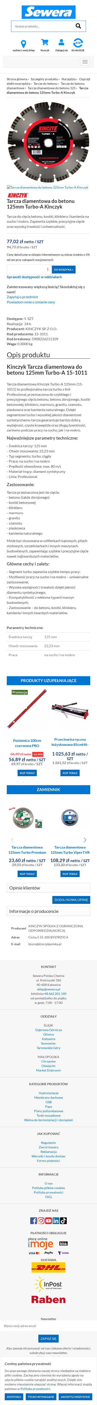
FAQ (48, 1197)
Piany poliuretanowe (48, 1111)
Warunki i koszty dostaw (48, 1156)
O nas (49, 1183)
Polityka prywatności (48, 1192)
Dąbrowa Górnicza (48, 1030)
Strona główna (17, 79)
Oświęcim (48, 1066)
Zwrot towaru (48, 1147)
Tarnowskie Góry (48, 1048)
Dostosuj (14, 1396)
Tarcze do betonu (45, 83)
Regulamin (48, 1143)
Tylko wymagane (41, 1396)
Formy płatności (48, 1161)
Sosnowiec (48, 1043)
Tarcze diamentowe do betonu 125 (52, 88)
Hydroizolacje (48, 1093)
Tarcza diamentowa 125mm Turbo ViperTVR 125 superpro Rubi (70, 852)
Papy (48, 1106)
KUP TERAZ (27, 773)
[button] (85, 840)
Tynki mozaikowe (48, 1115)
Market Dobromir (48, 1070)
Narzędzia (69, 79)
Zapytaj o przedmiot (22, 297)
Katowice (48, 1039)
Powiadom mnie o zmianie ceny (31, 302)
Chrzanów (48, 1061)
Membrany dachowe (48, 1097)
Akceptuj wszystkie (75, 1396)
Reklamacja (49, 1152)
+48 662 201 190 (54, 994)
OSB (49, 1102)
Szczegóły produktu (44, 79)
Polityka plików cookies (48, 1188)
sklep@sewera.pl (48, 989)
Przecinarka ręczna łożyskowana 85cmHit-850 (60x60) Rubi (69, 744)
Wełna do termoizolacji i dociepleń (48, 1120)
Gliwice (48, 1034)
